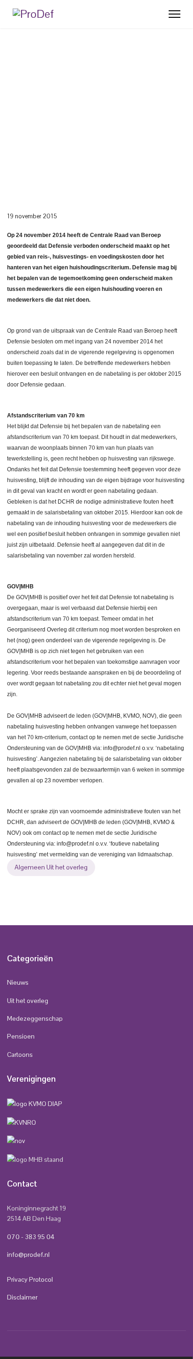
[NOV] (16, 1140)
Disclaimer (22, 1297)
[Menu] (174, 14)
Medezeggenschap (35, 1018)
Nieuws (18, 982)
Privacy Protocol (30, 1279)
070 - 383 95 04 (30, 1237)
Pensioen (21, 1036)
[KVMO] (34, 1103)
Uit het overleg (27, 1000)
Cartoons (20, 1054)
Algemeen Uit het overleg (51, 867)
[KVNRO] (21, 1121)
